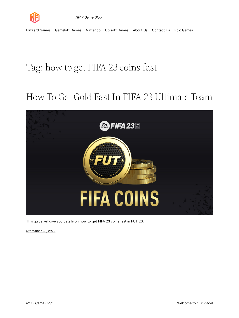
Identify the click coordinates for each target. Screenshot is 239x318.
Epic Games (183, 30)
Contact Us (161, 30)
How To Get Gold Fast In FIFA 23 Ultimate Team (119, 96)
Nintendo (93, 30)
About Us (140, 30)
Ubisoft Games (116, 30)
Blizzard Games (38, 30)
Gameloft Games (68, 30)
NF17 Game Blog (88, 17)
